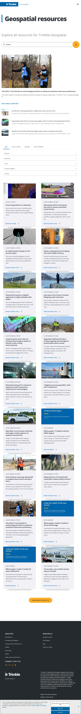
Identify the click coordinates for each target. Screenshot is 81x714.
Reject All (60, 708)
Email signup (46, 640)
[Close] (78, 706)
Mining (7, 654)
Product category (9, 168)
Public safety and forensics (12, 657)
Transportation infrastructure (13, 644)
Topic (6, 163)
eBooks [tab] (27, 147)
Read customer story (50, 223)
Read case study (11, 223)
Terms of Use (35, 705)
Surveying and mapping (11, 640)
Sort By (6, 174)
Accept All (60, 712)
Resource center (47, 647)
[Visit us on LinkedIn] (6, 665)
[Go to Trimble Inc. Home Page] (13, 674)
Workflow (7, 158)
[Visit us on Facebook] (12, 665)
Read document (49, 449)
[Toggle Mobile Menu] (78, 4)
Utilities (7, 647)
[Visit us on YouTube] (15, 665)
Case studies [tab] (16, 147)
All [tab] (6, 147)
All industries (8, 637)
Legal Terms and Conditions (48, 694)
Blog (44, 644)
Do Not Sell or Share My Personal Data (60, 704)
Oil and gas (8, 650)
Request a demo (47, 637)
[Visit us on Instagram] (9, 665)
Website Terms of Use (46, 697)
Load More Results (40, 600)
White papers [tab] (38, 147)
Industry (6, 153)
